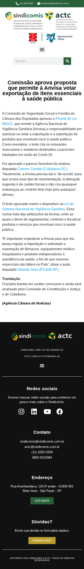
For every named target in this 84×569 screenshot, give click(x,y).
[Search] (67, 61)
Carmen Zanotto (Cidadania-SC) (42, 169)
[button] (42, 49)
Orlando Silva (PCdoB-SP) (37, 269)
